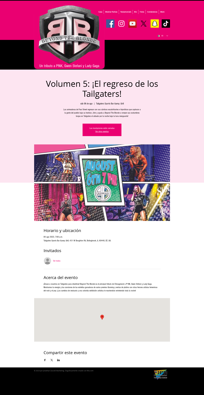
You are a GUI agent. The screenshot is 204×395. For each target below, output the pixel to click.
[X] (143, 23)
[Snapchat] (155, 23)
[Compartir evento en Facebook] (45, 360)
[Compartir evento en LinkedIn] (58, 360)
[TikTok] (166, 23)
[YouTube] (132, 23)
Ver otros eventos (102, 131)
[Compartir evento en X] (51, 360)
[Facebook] (110, 23)
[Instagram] (121, 23)
